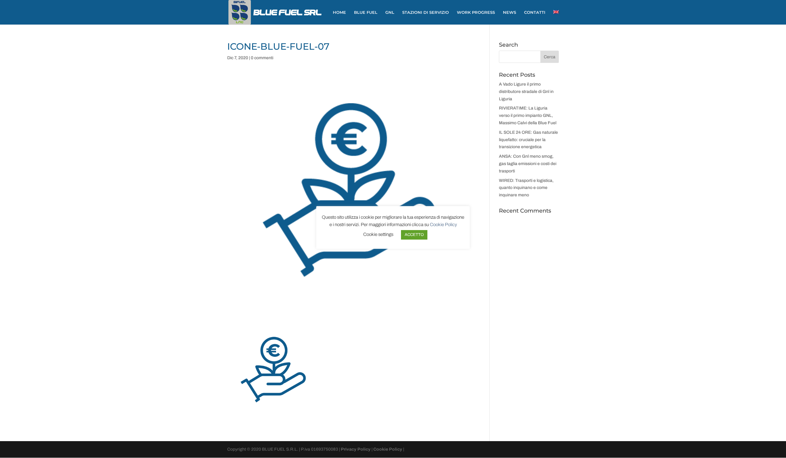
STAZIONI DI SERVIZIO (425, 12)
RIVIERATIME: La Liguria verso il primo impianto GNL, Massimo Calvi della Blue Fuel (527, 115)
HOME (339, 12)
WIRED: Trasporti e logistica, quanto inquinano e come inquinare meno (526, 188)
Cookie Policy (387, 449)
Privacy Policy (356, 449)
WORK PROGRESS (476, 12)
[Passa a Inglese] (556, 17)
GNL (389, 12)
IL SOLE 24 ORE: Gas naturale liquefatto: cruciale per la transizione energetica (528, 139)
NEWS (509, 12)
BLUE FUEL (365, 12)
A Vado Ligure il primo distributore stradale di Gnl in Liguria (526, 91)
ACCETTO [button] (414, 235)
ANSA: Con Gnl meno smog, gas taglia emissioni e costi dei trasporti (527, 163)
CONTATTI (534, 12)
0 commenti (262, 58)
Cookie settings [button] (378, 234)
